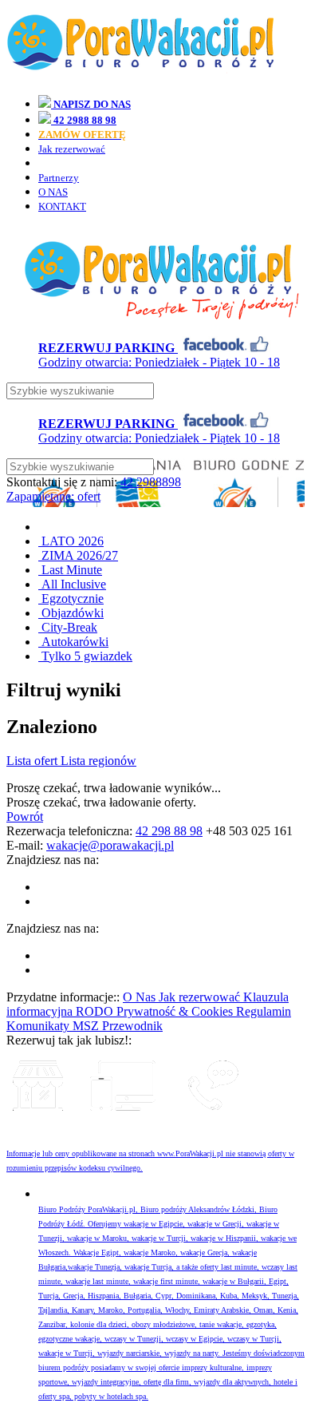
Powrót (24, 816)
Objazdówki (71, 613)
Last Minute (70, 570)
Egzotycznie (71, 598)
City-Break (67, 627)
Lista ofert (33, 760)
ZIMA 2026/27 (78, 555)
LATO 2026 (71, 541)
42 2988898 (150, 482)
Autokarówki (73, 641)
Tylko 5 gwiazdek (85, 656)
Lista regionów (98, 760)
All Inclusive (72, 584)
